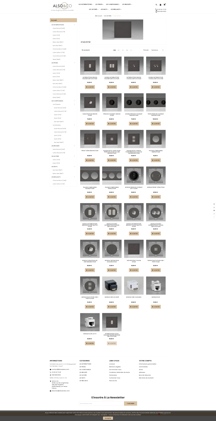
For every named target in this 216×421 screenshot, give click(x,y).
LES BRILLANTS (56, 177)
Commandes (143, 367)
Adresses (142, 372)
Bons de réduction (145, 375)
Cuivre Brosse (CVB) (59, 94)
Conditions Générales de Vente (119, 372)
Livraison (112, 364)
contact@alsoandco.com (60, 369)
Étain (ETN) (56, 77)
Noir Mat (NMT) (57, 45)
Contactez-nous (114, 378)
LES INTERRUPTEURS (58, 25)
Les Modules (57, 125)
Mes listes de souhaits (146, 378)
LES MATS (54, 166)
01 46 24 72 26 (56, 372)
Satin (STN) (56, 35)
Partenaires (113, 375)
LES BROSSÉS (55, 146)
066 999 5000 (160, 11)
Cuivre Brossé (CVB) (59, 56)
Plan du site (113, 381)
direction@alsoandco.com (61, 391)
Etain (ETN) (56, 38)
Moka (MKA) (56, 59)
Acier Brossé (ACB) (59, 28)
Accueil (54, 20)
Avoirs (141, 369)
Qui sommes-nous (115, 369)
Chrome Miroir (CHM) (59, 49)
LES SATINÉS (55, 156)
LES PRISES (55, 63)
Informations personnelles (147, 364)
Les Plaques (57, 104)
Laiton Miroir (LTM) (59, 52)
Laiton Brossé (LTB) (59, 32)
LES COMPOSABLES (57, 101)
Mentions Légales (115, 367)
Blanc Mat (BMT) (58, 42)
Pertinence (158, 50)
